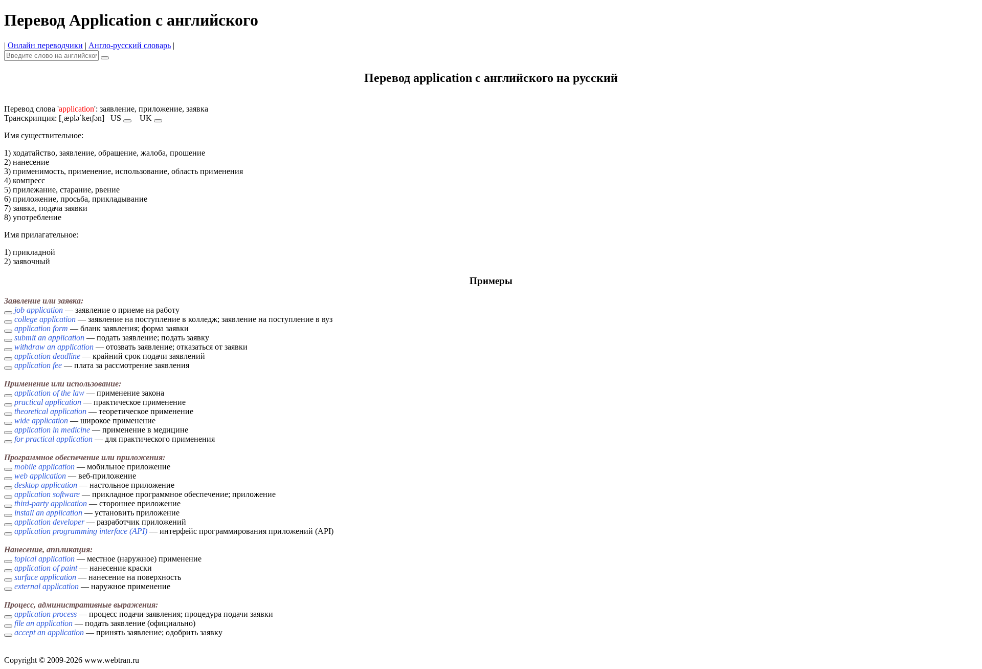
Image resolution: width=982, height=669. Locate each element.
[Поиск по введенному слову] (105, 57)
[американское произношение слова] (127, 120)
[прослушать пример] (8, 312)
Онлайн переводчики (45, 45)
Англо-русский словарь (129, 45)
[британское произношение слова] (158, 120)
